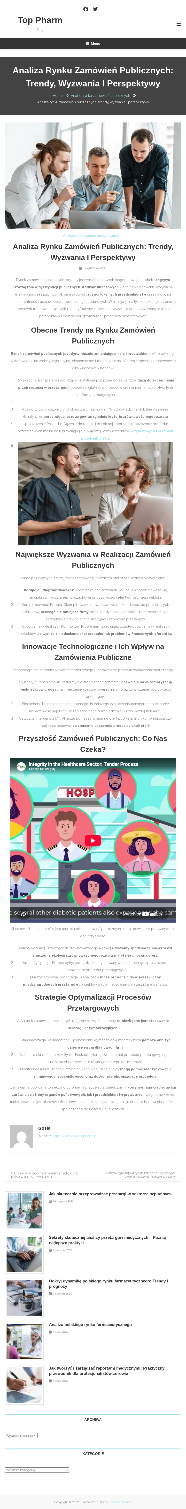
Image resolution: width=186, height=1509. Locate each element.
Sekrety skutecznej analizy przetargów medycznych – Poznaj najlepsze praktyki (107, 1240)
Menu (95, 43)
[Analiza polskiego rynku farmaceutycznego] (24, 1341)
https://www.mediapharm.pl (75, 1136)
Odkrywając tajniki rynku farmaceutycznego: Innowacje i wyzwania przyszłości (140, 1174)
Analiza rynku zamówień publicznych (92, 235)
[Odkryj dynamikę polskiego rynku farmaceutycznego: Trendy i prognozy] (24, 1298)
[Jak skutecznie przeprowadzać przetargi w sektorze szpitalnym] (24, 1210)
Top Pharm (40, 20)
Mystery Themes (120, 1502)
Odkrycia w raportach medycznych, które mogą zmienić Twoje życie (44, 1174)
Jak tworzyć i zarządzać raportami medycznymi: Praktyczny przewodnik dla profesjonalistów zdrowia (106, 1371)
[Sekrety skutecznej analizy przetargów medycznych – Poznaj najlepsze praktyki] (24, 1254)
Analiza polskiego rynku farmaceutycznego (90, 1324)
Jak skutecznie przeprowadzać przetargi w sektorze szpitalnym (110, 1194)
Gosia (44, 1128)
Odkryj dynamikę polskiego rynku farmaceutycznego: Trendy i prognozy (108, 1284)
